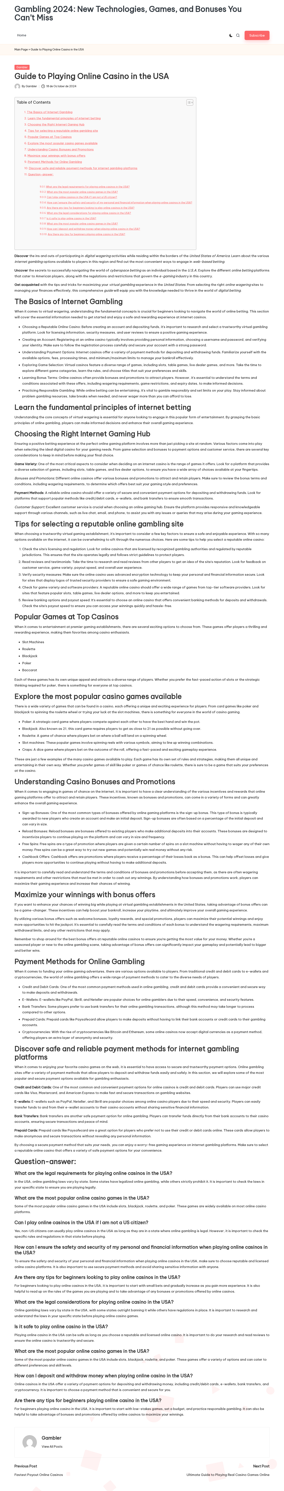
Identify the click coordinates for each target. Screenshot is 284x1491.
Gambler (22, 67)
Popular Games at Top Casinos (50, 137)
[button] (257, 35)
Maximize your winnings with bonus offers (56, 155)
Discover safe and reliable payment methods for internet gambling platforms (83, 168)
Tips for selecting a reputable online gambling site (63, 130)
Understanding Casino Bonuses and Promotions (61, 149)
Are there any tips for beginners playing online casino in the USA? (86, 234)
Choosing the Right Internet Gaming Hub (56, 124)
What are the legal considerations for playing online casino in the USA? (89, 213)
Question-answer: (41, 174)
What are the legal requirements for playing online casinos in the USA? (88, 186)
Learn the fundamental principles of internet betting (64, 118)
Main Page (21, 49)
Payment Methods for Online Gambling (55, 162)
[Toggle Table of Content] (188, 102)
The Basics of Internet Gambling (49, 112)
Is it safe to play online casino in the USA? (71, 218)
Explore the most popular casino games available (63, 143)
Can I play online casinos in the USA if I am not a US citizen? (82, 197)
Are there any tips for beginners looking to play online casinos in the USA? (90, 207)
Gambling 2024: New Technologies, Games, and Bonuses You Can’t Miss (128, 13)
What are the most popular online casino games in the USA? (82, 191)
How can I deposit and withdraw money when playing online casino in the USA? (93, 228)
